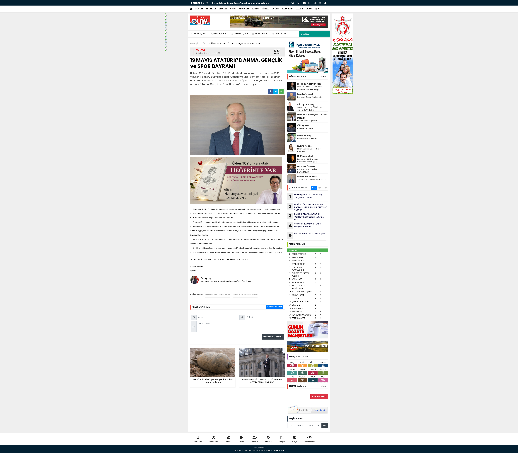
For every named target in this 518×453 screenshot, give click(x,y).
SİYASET (223, 8)
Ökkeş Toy (303, 125)
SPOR (233, 8)
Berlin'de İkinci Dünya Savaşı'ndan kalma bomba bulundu (239, 3)
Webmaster (309, 441)
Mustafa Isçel (305, 94)
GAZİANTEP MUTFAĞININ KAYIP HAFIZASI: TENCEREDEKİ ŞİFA (310, 88)
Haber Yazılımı (279, 450)
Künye (294, 441)
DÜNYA (265, 8)
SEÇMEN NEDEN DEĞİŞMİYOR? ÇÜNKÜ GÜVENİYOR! (309, 108)
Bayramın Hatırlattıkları (307, 138)
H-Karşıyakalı (305, 156)
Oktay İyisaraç (305, 104)
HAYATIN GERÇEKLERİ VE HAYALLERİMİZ (307, 170)
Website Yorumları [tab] (274, 306)
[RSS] (325, 3)
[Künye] (319, 3)
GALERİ (299, 8)
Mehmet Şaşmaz (307, 176)
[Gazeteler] (314, 3)
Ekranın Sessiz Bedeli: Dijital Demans (309, 150)
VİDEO (309, 8)
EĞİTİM (255, 8)
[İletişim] (298, 3)
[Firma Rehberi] (304, 3)
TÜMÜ (323, 77)
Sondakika (213, 441)
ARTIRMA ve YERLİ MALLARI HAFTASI (311, 179)
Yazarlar (254, 441)
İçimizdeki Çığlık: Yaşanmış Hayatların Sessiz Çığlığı (309, 160)
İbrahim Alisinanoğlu (309, 83)
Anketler (268, 441)
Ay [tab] (326, 188)
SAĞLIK (275, 8)
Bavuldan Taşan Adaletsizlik (309, 97)
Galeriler (228, 441)
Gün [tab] (314, 188)
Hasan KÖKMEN (306, 166)
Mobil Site (198, 441)
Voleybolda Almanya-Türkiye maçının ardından (305, 225)
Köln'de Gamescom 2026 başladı (307, 235)
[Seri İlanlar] (309, 3)
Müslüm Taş (304, 135)
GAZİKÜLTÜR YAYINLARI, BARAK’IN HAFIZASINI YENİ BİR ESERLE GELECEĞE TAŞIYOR (308, 207)
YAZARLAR (287, 8)
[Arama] (292, 3)
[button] (317, 8)
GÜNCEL (199, 8)
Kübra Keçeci (304, 145)
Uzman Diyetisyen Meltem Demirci (312, 116)
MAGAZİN (244, 8)
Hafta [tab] (320, 188)
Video (241, 441)
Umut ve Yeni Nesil (305, 128)
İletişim (282, 441)
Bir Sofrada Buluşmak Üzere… (310, 121)
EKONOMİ (211, 8)
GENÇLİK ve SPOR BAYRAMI (245, 294)
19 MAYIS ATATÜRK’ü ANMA (217, 294)
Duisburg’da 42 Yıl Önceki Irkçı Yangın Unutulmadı (305, 196)
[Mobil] (287, 3)
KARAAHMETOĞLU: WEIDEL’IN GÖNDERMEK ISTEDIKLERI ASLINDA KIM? (306, 217)
